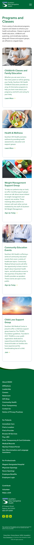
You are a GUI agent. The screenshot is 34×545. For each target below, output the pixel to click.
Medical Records (8, 443)
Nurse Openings (8, 471)
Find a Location (8, 427)
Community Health (9, 402)
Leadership (6, 389)
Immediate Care (8, 424)
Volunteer (6, 489)
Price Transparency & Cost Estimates (16, 440)
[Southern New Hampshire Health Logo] (11, 503)
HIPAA (21, 535)
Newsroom (6, 396)
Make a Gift (6, 493)
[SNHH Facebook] (3, 516)
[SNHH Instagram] (7, 516)
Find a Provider (8, 430)
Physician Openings (9, 468)
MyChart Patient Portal (11, 447)
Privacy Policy (7, 535)
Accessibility (27, 535)
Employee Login (8, 477)
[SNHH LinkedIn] (10, 516)
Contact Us (6, 409)
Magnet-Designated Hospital (13, 464)
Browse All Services (9, 434)
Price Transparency (9, 405)
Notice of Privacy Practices (12, 412)
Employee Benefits (9, 474)
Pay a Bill (5, 437)
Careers (5, 392)
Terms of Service (15, 535)
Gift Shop (6, 399)
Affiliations (6, 386)
